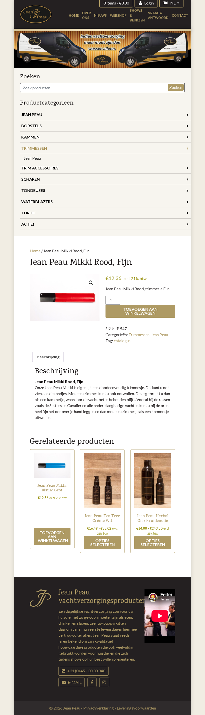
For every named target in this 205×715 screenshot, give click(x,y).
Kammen (30, 137)
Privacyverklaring (98, 708)
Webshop (118, 15)
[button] (91, 282)
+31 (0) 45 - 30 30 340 (86, 670)
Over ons (86, 15)
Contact (180, 15)
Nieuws (100, 15)
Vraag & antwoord (158, 15)
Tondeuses (33, 190)
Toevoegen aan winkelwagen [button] (53, 536)
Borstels (31, 125)
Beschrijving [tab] (48, 356)
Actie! (27, 224)
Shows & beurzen (137, 15)
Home (74, 15)
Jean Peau (31, 114)
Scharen (30, 179)
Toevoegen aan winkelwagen (140, 311)
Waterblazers (37, 201)
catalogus (122, 340)
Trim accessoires (39, 167)
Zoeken (175, 87)
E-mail (75, 682)
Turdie (28, 212)
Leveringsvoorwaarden (136, 708)
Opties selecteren (102, 542)
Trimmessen (34, 148)
